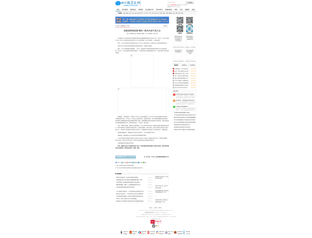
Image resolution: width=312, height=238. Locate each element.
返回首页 (165, 26)
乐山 (133, 13)
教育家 (141, 9)
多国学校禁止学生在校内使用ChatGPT (182, 124)
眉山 (164, 13)
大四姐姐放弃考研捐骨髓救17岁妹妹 (182, 112)
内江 (158, 13)
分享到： (119, 162)
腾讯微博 (135, 162)
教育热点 (133, 9)
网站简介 (151, 207)
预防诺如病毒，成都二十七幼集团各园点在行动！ (128, 184)
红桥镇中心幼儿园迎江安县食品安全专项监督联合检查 (129, 201)
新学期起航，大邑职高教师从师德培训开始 (185, 100)
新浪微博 (130, 162)
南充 (139, 13)
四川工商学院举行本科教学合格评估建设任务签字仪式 (131, 167)
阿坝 (177, 13)
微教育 (187, 9)
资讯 (128, 26)
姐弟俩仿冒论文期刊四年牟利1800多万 (182, 127)
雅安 (161, 13)
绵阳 (124, 13)
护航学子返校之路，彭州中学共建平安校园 (127, 177)
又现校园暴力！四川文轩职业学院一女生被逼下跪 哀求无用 (181, 69)
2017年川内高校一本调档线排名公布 (181, 81)
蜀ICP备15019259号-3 (149, 212)
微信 (145, 162)
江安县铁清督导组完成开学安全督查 (125, 187)
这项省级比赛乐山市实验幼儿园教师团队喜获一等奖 (129, 179)
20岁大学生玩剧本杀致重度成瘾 (181, 82)
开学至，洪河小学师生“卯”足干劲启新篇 (126, 198)
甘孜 (179, 13)
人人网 (140, 162)
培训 (175, 9)
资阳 (167, 13)
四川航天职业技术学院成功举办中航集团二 (185, 94)
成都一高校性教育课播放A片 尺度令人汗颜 (181, 78)
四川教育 (125, 9)
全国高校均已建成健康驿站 (182, 106)
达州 (136, 13)
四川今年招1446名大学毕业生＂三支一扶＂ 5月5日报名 (181, 88)
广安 (150, 13)
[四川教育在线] (128, 3)
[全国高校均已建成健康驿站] (178, 54)
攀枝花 (170, 13)
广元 (144, 13)
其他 (193, 9)
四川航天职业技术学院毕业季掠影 (126, 165)
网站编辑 (139, 33)
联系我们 (160, 207)
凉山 (174, 13)
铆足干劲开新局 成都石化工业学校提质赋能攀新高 (185, 117)
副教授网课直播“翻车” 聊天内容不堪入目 (181, 85)
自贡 (156, 13)
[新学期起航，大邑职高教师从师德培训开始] (190, 40)
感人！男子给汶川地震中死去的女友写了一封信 (181, 76)
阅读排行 (176, 65)
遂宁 (141, 13)
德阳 (127, 13)
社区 (181, 9)
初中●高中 (159, 9)
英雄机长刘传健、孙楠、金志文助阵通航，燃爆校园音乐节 (181, 74)
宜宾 (130, 13)
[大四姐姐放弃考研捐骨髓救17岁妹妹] (190, 54)
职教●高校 (168, 9)
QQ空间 (124, 162)
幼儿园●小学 (149, 9)
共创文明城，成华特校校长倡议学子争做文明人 (128, 182)
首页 (118, 9)
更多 (182, 13)
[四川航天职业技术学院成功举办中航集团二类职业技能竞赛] (178, 40)
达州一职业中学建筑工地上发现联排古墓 (181, 71)
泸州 (153, 13)
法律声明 (155, 207)
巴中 (147, 13)
